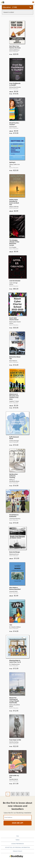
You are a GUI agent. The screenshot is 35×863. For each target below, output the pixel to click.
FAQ (17, 836)
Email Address (8, 817)
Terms (17, 840)
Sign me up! (17, 823)
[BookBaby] (2, 2)
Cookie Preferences (17, 843)
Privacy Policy (17, 851)
